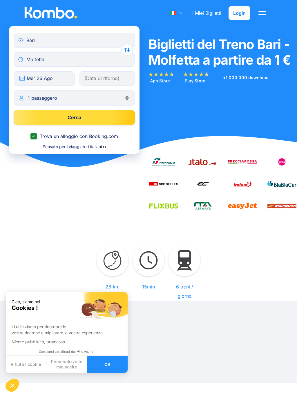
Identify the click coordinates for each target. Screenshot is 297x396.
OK (107, 364)
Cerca (74, 117)
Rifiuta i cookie (26, 364)
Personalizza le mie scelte (66, 364)
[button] (12, 385)
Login (239, 13)
